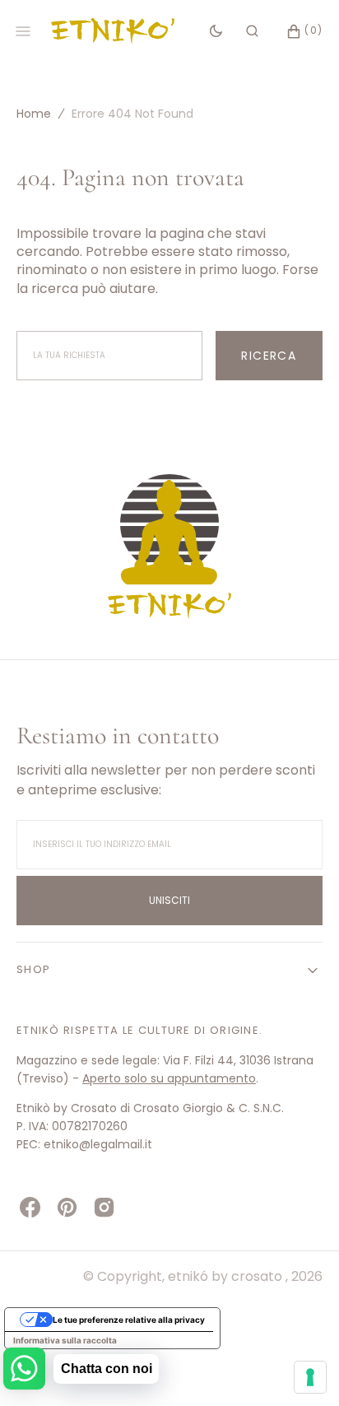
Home (33, 113)
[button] (252, 31)
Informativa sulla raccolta (65, 1340)
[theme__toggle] (216, 31)
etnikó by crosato (227, 1276)
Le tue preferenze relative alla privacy (129, 1320)
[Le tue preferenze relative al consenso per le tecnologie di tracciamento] (310, 1377)
